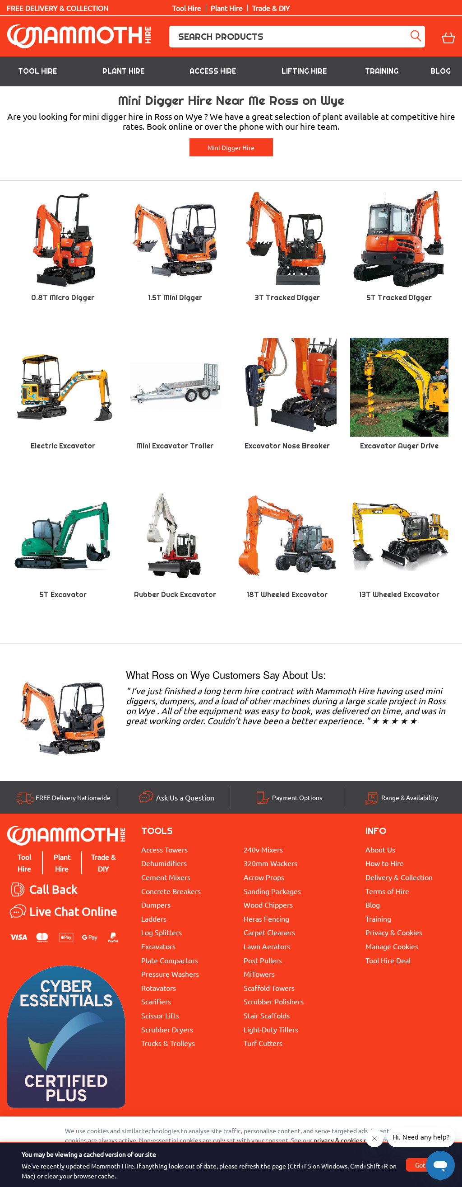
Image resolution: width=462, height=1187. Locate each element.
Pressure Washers (170, 973)
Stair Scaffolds (267, 1015)
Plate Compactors (169, 960)
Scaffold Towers (269, 987)
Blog (440, 71)
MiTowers (259, 973)
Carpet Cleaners (269, 932)
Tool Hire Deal (388, 960)
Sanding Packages (272, 890)
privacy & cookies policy (347, 1140)
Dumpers (156, 904)
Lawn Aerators (267, 946)
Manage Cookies (391, 946)
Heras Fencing (266, 918)
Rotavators (158, 987)
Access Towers (164, 849)
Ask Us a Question (185, 797)
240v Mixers (263, 849)
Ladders (153, 918)
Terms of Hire (387, 890)
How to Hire (384, 862)
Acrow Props (264, 876)
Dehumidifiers (164, 862)
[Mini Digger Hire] (63, 716)
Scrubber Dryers (167, 1029)
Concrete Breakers (171, 890)
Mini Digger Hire (231, 147)
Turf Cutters (263, 1042)
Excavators (158, 946)
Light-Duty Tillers (271, 1029)
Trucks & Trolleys (168, 1042)
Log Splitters (161, 932)
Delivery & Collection (399, 876)
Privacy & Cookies (393, 932)
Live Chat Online (73, 911)
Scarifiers (156, 1001)
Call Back (53, 889)
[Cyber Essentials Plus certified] (66, 1039)
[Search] (417, 36)
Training (381, 71)
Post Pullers (263, 960)
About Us (380, 849)
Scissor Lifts (160, 1015)
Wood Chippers (268, 904)
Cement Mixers (165, 876)
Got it (423, 1165)
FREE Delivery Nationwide (73, 797)
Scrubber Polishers (274, 1001)
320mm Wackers (270, 862)
